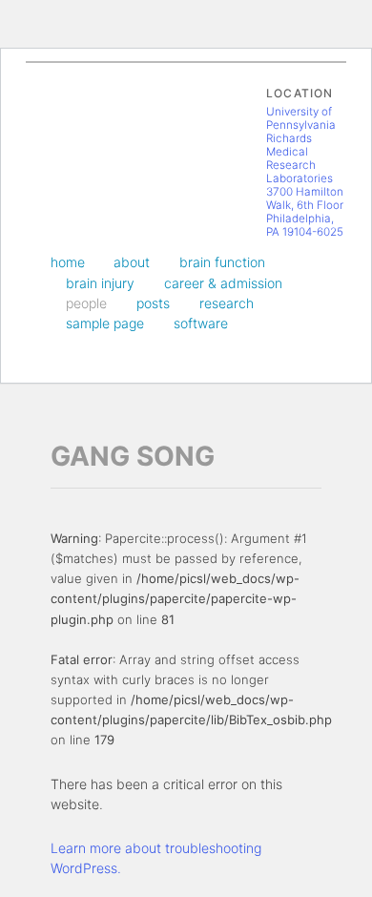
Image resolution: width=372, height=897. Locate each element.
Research (226, 303)
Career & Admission (223, 283)
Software (201, 323)
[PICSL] (70, 132)
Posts (153, 303)
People (86, 303)
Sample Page (105, 323)
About (132, 262)
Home (68, 262)
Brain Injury (100, 283)
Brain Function (222, 262)
